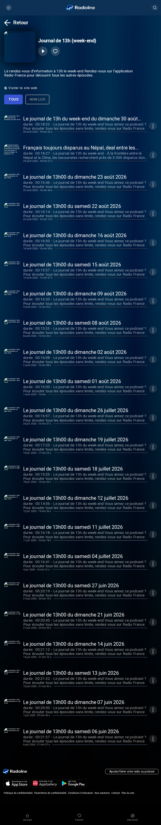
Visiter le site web (22, 88)
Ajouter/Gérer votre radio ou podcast (132, 771)
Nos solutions (102, 793)
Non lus (37, 99)
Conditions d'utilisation (80, 793)
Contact (115, 793)
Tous (13, 99)
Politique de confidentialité (18, 793)
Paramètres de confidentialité (50, 793)
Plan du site (128, 793)
